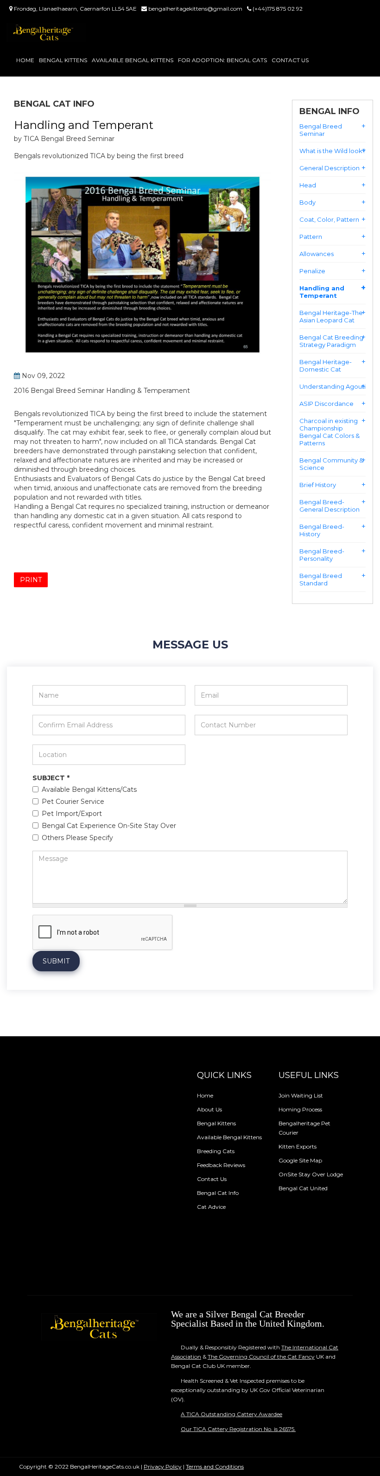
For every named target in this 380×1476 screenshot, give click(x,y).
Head (307, 185)
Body (307, 202)
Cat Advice (211, 1206)
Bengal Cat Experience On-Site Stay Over (109, 826)
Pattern (310, 236)
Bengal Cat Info (218, 1192)
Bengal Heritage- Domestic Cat (325, 365)
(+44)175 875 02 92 (277, 8)
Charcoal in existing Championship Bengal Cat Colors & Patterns (329, 432)
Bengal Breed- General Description (329, 505)
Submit (56, 961)
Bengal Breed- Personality (321, 554)
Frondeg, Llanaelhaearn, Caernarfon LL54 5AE (75, 8)
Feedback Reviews (221, 1165)
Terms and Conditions (215, 1466)
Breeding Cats (215, 1151)
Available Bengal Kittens (132, 60)
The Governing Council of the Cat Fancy (261, 1356)
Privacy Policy (163, 1466)
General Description (329, 168)
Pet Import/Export (72, 814)
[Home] (46, 32)
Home (25, 60)
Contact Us (290, 60)
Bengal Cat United (303, 1188)
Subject (51, 778)
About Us (209, 1109)
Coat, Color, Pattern (329, 219)
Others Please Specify (77, 838)
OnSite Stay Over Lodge (311, 1174)
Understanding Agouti (332, 386)
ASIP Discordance (326, 403)
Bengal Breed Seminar (320, 129)
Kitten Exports (298, 1146)
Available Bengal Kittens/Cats (89, 790)
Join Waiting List (301, 1095)
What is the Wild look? (332, 150)
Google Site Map (300, 1160)
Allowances (316, 253)
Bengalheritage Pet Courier (304, 1128)
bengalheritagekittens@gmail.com (194, 8)
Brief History (317, 484)
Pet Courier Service (73, 802)
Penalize (312, 271)
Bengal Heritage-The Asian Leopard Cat (331, 316)
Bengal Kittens (63, 60)
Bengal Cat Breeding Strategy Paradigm (331, 341)
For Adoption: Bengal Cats (222, 60)
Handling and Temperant (321, 291)
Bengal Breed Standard (320, 579)
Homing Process (300, 1109)
